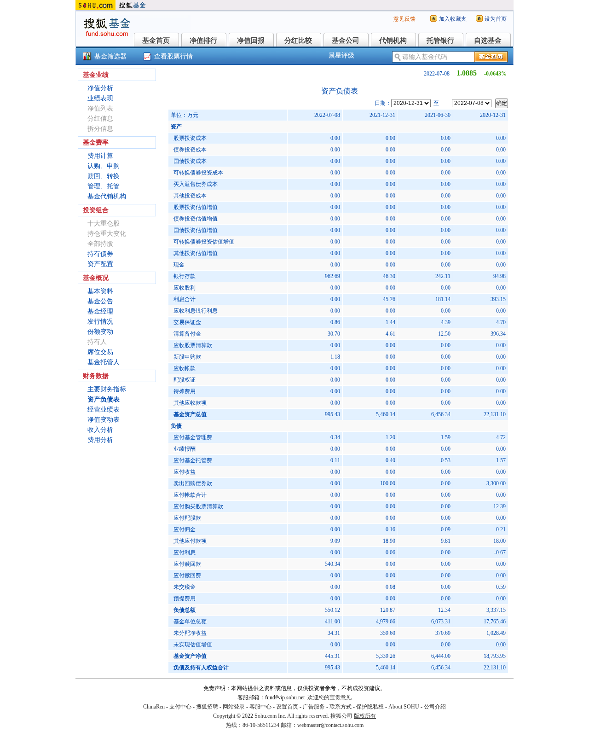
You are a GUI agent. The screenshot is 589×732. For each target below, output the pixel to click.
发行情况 (100, 321)
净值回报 (251, 40)
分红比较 (298, 40)
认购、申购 (103, 166)
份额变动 (100, 331)
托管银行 (440, 40)
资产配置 (100, 264)
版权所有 (365, 716)
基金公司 (345, 40)
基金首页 (156, 40)
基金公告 (100, 301)
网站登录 (234, 706)
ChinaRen (154, 706)
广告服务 (314, 706)
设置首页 (287, 706)
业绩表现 (100, 98)
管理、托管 (103, 186)
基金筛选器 (110, 56)
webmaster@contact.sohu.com (330, 725)
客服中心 (260, 706)
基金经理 (100, 311)
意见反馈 (404, 19)
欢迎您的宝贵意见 (329, 697)
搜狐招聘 (207, 706)
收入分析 (100, 429)
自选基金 (488, 40)
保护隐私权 (370, 706)
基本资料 (100, 291)
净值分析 (100, 88)
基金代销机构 (106, 196)
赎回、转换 (103, 176)
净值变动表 (103, 419)
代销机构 (393, 40)
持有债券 (100, 253)
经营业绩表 (103, 409)
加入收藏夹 (453, 19)
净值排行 (203, 40)
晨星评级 (341, 55)
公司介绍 (435, 706)
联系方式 (340, 706)
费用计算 (100, 155)
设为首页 (496, 19)
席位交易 (100, 352)
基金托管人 (103, 362)
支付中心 (180, 706)
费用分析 (100, 439)
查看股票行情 (173, 56)
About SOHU (403, 706)
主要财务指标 (106, 389)
